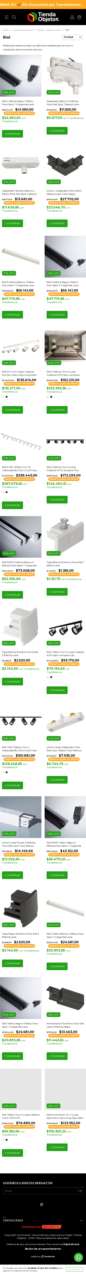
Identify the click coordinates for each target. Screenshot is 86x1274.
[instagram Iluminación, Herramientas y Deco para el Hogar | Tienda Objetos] (41, 1204)
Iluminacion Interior (23, 30)
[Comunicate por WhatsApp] (78, 1257)
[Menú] (7, 17)
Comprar (12, 133)
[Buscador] (14, 17)
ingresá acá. (71, 1244)
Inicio (5, 30)
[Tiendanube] (43, 1257)
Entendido (74, 1269)
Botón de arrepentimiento (43, 1248)
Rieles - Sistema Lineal (49, 30)
